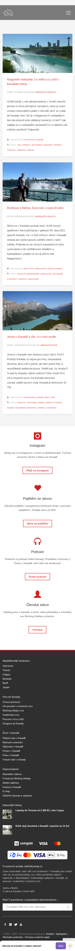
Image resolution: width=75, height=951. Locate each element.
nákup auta (45, 274)
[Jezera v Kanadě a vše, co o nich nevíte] (37, 311)
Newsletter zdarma (12, 774)
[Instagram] (10, 924)
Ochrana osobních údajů (37, 937)
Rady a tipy (29, 269)
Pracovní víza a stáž (13, 719)
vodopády (51, 408)
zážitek (30, 150)
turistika (21, 150)
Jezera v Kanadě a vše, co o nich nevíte (31, 336)
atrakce (26, 145)
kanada (10, 408)
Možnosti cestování (12, 742)
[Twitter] (15, 924)
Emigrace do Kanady (13, 723)
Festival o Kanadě (12, 787)
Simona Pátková (48, 345)
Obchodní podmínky (13, 937)
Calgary (6, 674)
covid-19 (21, 274)
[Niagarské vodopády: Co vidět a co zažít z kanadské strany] (37, 53)
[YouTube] (21, 924)
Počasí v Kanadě (11, 751)
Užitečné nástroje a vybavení (17, 795)
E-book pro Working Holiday (17, 778)
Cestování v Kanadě (33, 140)
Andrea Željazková (45, 92)
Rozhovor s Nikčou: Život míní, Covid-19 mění (35, 208)
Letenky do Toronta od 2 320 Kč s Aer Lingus (40, 810)
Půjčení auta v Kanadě (14, 738)
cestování (31, 403)
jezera (41, 403)
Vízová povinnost (11, 702)
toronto (11, 150)
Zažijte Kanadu (54, 269)
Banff (5, 683)
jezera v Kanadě (54, 403)
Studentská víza (11, 715)
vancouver (33, 279)
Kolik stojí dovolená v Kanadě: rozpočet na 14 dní (42, 826)
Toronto (6, 670)
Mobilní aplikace (11, 783)
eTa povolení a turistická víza (17, 706)
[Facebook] (5, 924)
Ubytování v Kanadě (13, 746)
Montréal (7, 679)
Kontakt (50, 934)
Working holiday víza (13, 710)
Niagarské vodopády (42, 145)
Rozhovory (40, 269)
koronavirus (33, 274)
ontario (57, 145)
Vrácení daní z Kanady (14, 759)
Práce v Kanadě (11, 755)
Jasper (6, 687)
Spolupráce (61, 934)
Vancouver (8, 666)
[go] (67, 907)
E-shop (6, 791)
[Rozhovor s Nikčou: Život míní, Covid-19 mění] (37, 182)
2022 (19, 145)
